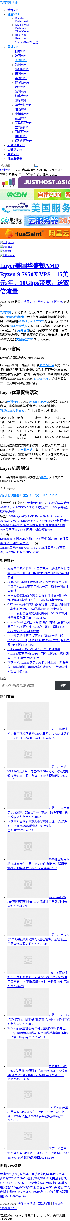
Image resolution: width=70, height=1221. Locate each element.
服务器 (27, 1174)
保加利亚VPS (23, 140)
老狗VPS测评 (9, 2)
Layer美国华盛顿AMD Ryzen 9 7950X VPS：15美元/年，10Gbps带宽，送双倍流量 (35, 507)
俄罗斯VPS (22, 82)
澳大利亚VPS (23, 105)
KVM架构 (28, 1191)
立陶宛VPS (22, 127)
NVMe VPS (41, 378)
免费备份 (23, 330)
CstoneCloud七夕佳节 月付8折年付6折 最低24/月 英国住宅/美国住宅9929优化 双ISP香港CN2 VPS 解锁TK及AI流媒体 (38, 627)
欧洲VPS (21, 64)
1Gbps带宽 (36, 1182)
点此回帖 (26, 450)
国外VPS (43, 301)
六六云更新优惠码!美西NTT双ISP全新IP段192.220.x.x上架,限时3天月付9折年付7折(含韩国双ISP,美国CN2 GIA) (38, 640)
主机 (34, 1178)
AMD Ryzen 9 (36, 516)
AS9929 (17, 1196)
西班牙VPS (22, 131)
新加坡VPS (22, 69)
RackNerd (21, 18)
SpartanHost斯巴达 (26, 42)
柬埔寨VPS (22, 114)
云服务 (54, 1182)
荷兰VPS (21, 87)
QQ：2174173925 (46, 495)
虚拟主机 (9, 1191)
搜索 (3, 679)
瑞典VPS (21, 136)
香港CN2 (24, 1187)
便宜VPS (6, 170)
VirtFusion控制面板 (12, 410)
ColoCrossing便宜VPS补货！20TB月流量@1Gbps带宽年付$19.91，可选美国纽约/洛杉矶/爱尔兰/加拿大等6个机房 (38, 654)
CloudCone (22, 31)
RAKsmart (21, 21)
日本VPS (21, 51)
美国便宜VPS (25, 339)
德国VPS (21, 73)
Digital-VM (22, 24)
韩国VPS (21, 55)
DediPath (20, 28)
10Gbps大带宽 (18, 326)
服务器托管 (46, 365)
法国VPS (21, 91)
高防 (44, 1191)
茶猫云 (62, 1187)
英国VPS (21, 78)
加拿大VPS (22, 96)
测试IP (44, 477)
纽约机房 (53, 525)
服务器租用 (44, 1187)
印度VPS (21, 100)
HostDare (20, 34)
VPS (46, 1178)
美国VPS (21, 60)
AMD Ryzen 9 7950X (31, 321)
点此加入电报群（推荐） (16, 495)
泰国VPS (21, 118)
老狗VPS (6, 312)
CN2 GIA (18, 1178)
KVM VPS (16, 1182)
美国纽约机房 (15, 317)
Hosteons (20, 38)
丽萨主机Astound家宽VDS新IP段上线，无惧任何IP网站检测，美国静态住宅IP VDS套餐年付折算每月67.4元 (37, 667)
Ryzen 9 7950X (38, 401)
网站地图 (44, 1203)
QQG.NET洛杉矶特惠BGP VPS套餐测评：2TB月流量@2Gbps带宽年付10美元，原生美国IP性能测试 (38, 587)
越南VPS (21, 109)
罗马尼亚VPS (23, 122)
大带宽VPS (16, 525)
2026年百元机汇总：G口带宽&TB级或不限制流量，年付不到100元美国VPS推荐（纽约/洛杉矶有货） (38, 573)
